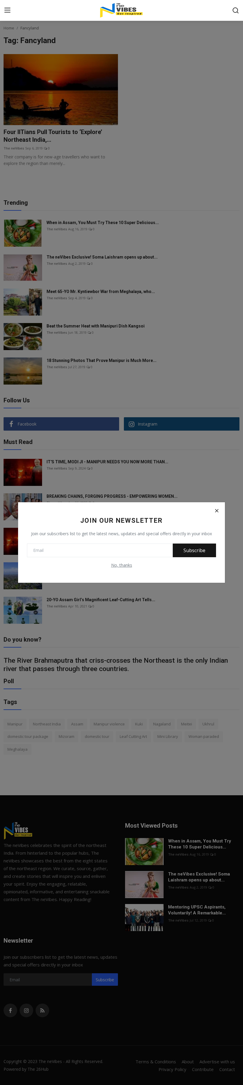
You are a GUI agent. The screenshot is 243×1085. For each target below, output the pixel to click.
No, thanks (121, 565)
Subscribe (194, 550)
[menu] (7, 10)
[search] (235, 10)
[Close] (216, 510)
